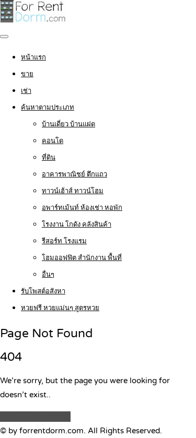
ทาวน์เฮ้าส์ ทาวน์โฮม (72, 191)
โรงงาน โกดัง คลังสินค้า (76, 224)
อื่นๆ (48, 274)
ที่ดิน (48, 157)
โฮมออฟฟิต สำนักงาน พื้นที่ (82, 258)
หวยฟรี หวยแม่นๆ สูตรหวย (60, 308)
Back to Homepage (35, 416)
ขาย (27, 74)
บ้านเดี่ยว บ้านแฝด (68, 124)
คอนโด (52, 141)
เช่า (26, 91)
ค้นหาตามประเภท (47, 107)
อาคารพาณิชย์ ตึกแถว (74, 174)
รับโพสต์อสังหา (43, 291)
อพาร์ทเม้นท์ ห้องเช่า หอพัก (82, 208)
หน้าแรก (33, 57)
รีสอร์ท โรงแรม (64, 241)
